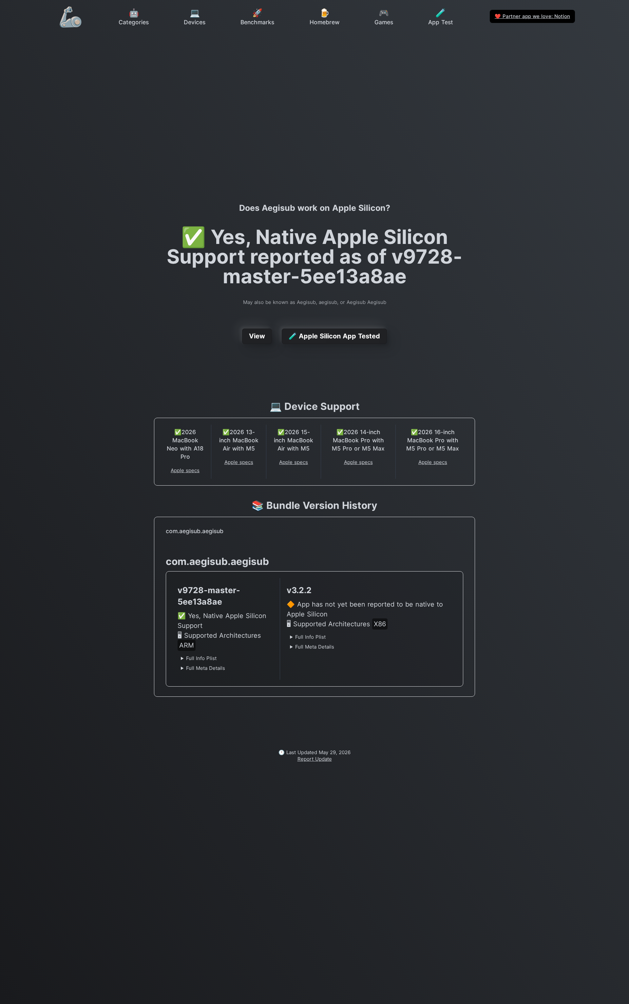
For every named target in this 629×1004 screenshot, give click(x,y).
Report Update (314, 759)
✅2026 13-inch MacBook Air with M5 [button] (238, 440)
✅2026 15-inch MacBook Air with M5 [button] (293, 440)
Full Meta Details (205, 668)
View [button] (257, 336)
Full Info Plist (201, 658)
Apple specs (185, 470)
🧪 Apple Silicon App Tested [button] (334, 336)
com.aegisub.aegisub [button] (194, 531)
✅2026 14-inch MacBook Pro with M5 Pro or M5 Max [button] (358, 440)
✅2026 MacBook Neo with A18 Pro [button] (185, 444)
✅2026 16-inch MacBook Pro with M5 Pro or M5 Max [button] (432, 440)
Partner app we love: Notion (532, 16)
